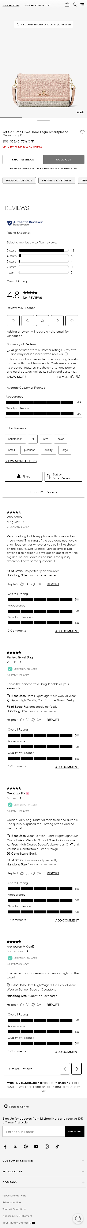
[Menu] (82, 5)
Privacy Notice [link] (12, 1202)
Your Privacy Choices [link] (16, 1222)
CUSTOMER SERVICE (18, 1160)
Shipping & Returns (57, 180)
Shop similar (23, 159)
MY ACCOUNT (13, 1171)
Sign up (74, 1131)
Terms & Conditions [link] (14, 1209)
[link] (5, 1146)
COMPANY (10, 1182)
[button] (78, 1219)
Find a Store (18, 1106)
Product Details (19, 180)
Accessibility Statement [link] (17, 1215)
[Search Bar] (75, 5)
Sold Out (64, 159)
